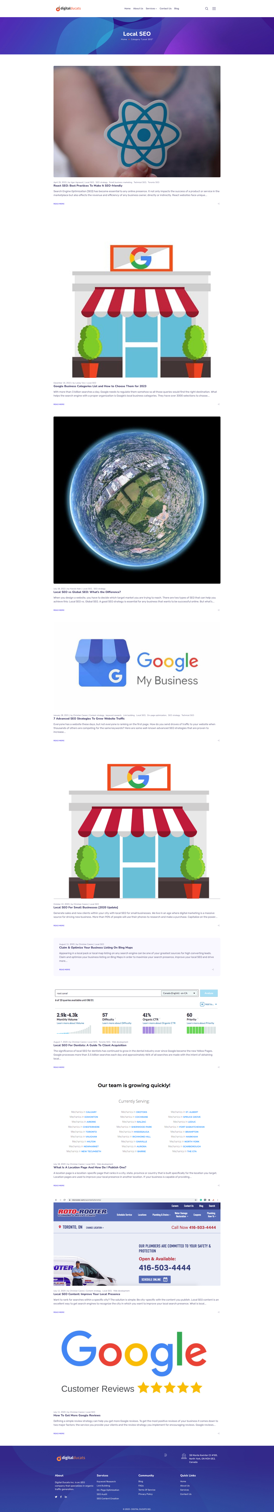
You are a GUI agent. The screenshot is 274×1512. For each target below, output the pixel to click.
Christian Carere (80, 715)
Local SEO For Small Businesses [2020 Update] (86, 907)
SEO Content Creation (108, 1498)
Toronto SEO (153, 182)
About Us (138, 8)
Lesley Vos (80, 383)
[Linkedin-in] (66, 1497)
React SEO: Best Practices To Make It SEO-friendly (88, 186)
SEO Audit (102, 1494)
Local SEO (89, 182)
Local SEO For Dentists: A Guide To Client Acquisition (90, 1045)
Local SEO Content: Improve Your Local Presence (87, 1294)
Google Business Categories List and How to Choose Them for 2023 (100, 386)
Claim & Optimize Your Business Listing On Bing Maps (96, 947)
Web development (120, 1042)
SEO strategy (101, 182)
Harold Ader (75, 588)
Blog (176, 8)
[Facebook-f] (61, 1497)
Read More (59, 204)
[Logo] (68, 8)
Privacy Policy (145, 1494)
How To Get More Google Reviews (77, 1415)
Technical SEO (140, 182)
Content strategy (96, 715)
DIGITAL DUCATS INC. (141, 1509)
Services (150, 8)
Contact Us (166, 8)
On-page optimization (156, 715)
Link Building (103, 1485)
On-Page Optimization (108, 1490)
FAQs (141, 1485)
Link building (129, 715)
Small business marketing (120, 182)
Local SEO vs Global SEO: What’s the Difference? (87, 592)
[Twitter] (56, 1497)
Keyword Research (106, 1481)
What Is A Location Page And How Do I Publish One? (90, 1167)
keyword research (113, 715)
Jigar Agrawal (77, 182)
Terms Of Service (146, 1490)
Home (127, 8)
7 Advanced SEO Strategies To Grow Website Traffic (89, 719)
